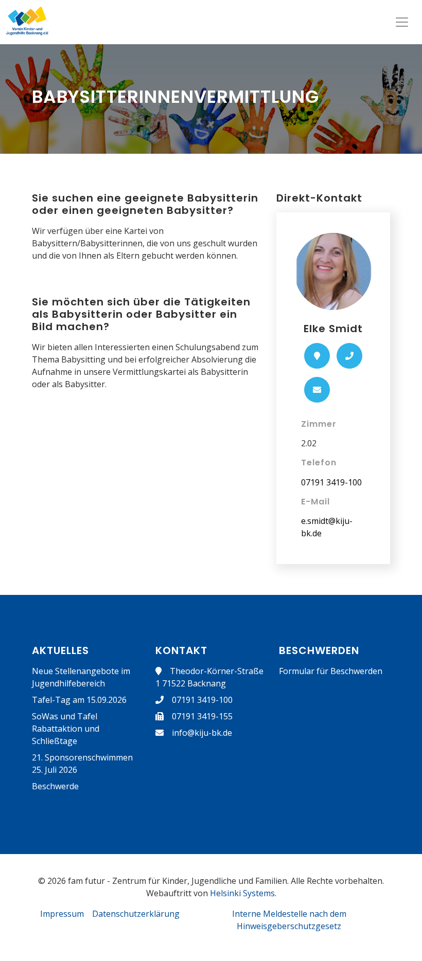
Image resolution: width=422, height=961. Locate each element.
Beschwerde (55, 786)
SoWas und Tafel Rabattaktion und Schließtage (65, 729)
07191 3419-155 (202, 716)
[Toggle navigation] (402, 22)
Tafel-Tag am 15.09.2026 (79, 699)
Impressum (62, 913)
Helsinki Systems (242, 893)
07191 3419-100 (331, 482)
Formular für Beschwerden (330, 671)
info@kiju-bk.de (202, 732)
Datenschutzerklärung (136, 913)
